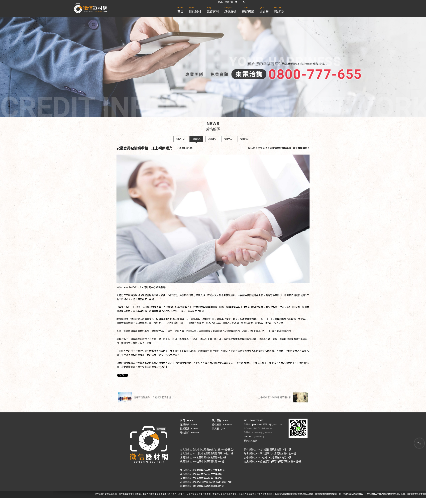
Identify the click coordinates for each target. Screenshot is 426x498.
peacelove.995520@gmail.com (267, 424)
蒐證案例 (213, 9)
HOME (220, 2)
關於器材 (195, 9)
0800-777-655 (256, 420)
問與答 (264, 9)
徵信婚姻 (244, 139)
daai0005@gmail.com (262, 432)
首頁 (180, 9)
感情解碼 (230, 9)
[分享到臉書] (240, 2)
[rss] (243, 2)
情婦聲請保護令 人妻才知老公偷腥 (152, 397)
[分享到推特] (236, 2)
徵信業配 (228, 139)
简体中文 (229, 2)
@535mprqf (259, 437)
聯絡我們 (280, 9)
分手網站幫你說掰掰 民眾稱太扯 (275, 397)
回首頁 (251, 148)
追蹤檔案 (248, 9)
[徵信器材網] (90, 8)
